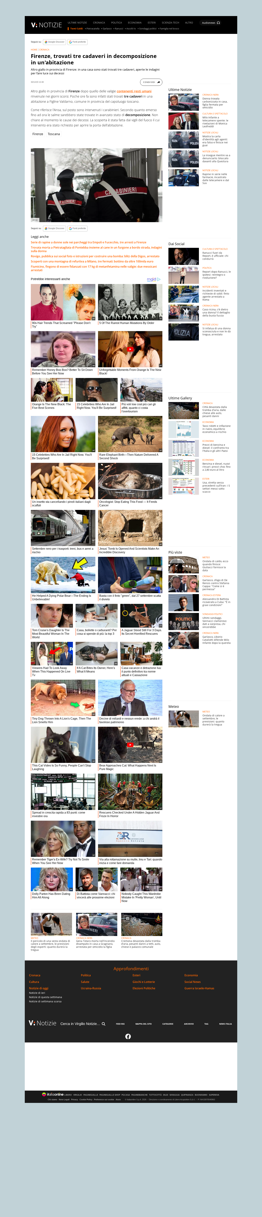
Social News (192, 982)
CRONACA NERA (84, 938)
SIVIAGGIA (174, 1095)
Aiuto (118, 1099)
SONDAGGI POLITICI (212, 614)
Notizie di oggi (38, 988)
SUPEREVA (214, 1095)
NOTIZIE (50, 25)
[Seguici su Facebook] (128, 1038)
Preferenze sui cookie (104, 1099)
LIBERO (68, 1095)
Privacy (74, 1099)
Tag (206, 1023)
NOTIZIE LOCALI (210, 132)
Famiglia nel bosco (169, 28)
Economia (191, 975)
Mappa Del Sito (143, 1023)
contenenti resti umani (134, 91)
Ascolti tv (131, 28)
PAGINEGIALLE (90, 1095)
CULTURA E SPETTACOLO (215, 114)
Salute (85, 982)
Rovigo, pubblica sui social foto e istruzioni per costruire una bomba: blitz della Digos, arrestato (95, 256)
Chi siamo (52, 1099)
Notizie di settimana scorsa (45, 1001)
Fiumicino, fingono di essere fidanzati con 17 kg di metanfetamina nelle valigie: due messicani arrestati (94, 268)
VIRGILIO (77, 1095)
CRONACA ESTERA (211, 595)
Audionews (208, 22)
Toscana (54, 134)
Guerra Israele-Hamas (199, 988)
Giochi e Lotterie (144, 982)
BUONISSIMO (201, 1095)
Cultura (34, 982)
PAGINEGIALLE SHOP (109, 1095)
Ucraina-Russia (91, 988)
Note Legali (64, 1099)
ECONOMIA (135, 22)
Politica (86, 975)
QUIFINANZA (187, 1095)
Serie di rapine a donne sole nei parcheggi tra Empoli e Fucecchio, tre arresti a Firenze (88, 242)
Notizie (46, 1023)
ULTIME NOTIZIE (77, 22)
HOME (34, 49)
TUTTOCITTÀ (155, 1095)
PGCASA (126, 1095)
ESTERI (152, 22)
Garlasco (107, 28)
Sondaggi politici (147, 28)
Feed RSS (120, 1023)
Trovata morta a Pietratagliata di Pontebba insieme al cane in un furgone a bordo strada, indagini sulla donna (96, 249)
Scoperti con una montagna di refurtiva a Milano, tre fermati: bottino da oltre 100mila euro (92, 261)
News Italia (225, 1023)
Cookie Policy (85, 1099)
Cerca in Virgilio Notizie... (80, 1024)
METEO (34, 938)
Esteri (136, 975)
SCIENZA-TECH (170, 22)
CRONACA (99, 22)
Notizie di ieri (37, 992)
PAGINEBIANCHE (139, 1095)
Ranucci (119, 28)
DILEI (165, 1095)
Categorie (167, 1023)
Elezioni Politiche (144, 988)
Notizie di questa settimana (45, 997)
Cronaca (34, 975)
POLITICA (116, 22)
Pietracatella (92, 28)
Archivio (189, 1023)
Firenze (37, 134)
